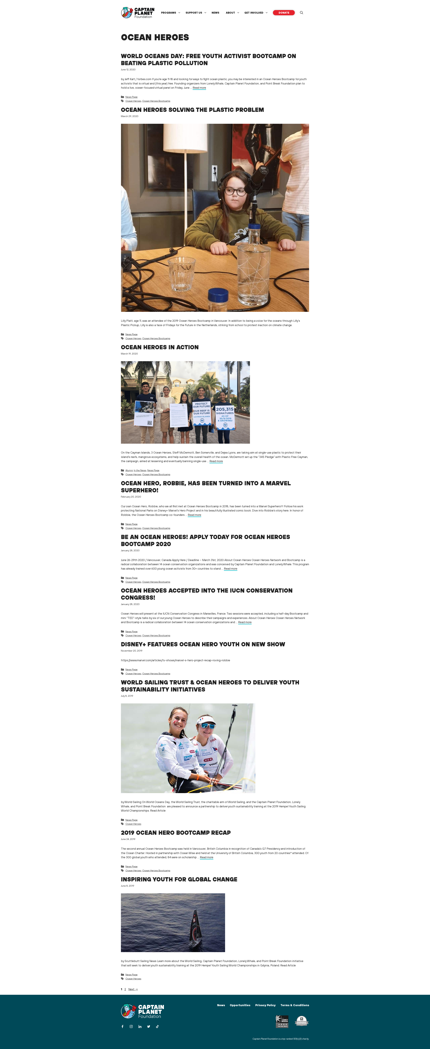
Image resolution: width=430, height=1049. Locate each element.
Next (133, 989)
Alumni (129, 470)
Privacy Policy (265, 1005)
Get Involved (253, 12)
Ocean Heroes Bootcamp (156, 100)
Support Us (194, 12)
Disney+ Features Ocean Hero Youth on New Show (203, 644)
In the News (140, 470)
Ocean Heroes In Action (160, 347)
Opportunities (240, 1005)
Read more (199, 87)
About (230, 12)
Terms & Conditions (295, 1005)
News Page (131, 97)
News (215, 12)
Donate (284, 12)
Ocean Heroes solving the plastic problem (192, 109)
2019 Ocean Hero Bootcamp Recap (176, 832)
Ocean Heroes (133, 100)
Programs (168, 12)
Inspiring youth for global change (179, 879)
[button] (301, 13)
